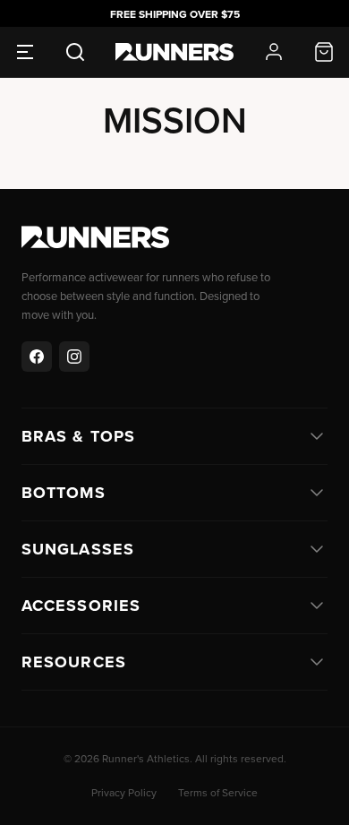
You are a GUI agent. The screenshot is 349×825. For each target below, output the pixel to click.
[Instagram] (74, 356)
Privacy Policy (124, 792)
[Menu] (25, 52)
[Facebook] (36, 356)
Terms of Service (218, 792)
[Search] (75, 52)
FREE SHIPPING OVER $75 (175, 13)
